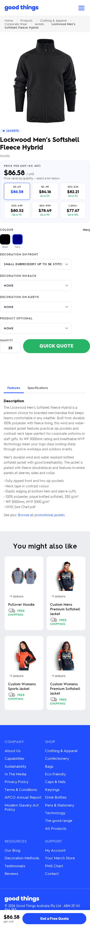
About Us (13, 750)
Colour (45, 229)
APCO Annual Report (23, 797)
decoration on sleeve (19, 297)
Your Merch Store (60, 857)
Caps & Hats (55, 781)
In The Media (15, 773)
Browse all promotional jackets (41, 515)
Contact (52, 873)
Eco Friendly (55, 773)
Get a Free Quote (54, 918)
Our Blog (12, 850)
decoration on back (18, 276)
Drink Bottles (55, 797)
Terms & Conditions (21, 789)
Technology (55, 812)
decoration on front (19, 254)
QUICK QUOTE (56, 346)
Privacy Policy (16, 781)
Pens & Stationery (59, 805)
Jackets (39, 24)
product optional (16, 318)
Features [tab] (13, 388)
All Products (55, 828)
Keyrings (52, 789)
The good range (58, 820)
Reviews (11, 873)
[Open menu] (81, 8)
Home (9, 20)
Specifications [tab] (37, 388)
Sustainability (15, 766)
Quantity (6, 340)
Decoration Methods (22, 857)
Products (26, 20)
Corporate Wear (16, 24)
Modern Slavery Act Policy (22, 807)
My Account (55, 850)
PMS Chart (54, 865)
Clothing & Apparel (53, 20)
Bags (49, 766)
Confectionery (57, 758)
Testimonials (15, 865)
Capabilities (14, 758)
